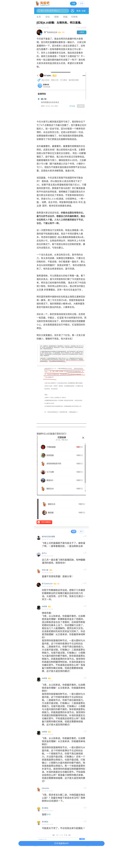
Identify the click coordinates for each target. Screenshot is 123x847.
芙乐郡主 (45, 808)
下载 (73, 3)
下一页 (65, 835)
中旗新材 (52, 237)
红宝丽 (60, 317)
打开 (81, 3)
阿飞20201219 (47, 584)
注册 (83, 11)
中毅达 (51, 317)
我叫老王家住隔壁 (48, 537)
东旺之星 (45, 570)
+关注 (81, 32)
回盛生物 (78, 795)
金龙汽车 (77, 289)
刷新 (54, 835)
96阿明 (44, 606)
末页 (69, 835)
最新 (73, 531)
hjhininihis (45, 788)
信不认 (44, 553)
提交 (82, 838)
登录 (78, 11)
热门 (81, 531)
